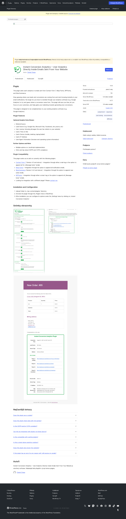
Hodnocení (30, 78)
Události (77, 493)
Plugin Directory (11, 8)
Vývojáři (40, 78)
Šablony (32, 493)
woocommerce (108, 115)
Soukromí (9, 498)
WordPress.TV (56, 498)
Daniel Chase (31, 72)
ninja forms (109, 112)
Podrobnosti (19, 78)
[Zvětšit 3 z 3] (75, 277)
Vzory (31, 498)
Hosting (9, 496)
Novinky (9, 493)
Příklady (32, 490)
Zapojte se (78, 490)
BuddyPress (101, 498)
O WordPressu (11, 490)
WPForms (19, 175)
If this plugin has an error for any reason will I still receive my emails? (34, 453)
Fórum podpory (87, 153)
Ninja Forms (19, 167)
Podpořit (77, 496)
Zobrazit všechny (107, 138)
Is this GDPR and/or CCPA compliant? (25, 426)
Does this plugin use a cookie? (22, 415)
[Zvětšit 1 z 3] (42, 211)
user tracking (99, 115)
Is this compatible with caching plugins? (25, 437)
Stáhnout (109, 69)
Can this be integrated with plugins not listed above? (30, 431)
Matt (99, 493)
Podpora (110, 78)
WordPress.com (102, 490)
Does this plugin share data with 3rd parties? (27, 421)
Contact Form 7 (21, 162)
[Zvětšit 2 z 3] (75, 211)
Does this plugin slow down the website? (26, 448)
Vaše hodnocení (88, 138)
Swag (77, 498)
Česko (25, 508)
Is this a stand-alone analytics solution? (25, 442)
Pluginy (32, 496)
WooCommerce (21, 170)
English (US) (109, 108)
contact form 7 (101, 112)
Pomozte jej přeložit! (74, 13)
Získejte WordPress (116, 3)
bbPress (100, 496)
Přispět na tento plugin (90, 168)
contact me (53, 180)
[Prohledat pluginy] (25, 19)
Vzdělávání (55, 490)
